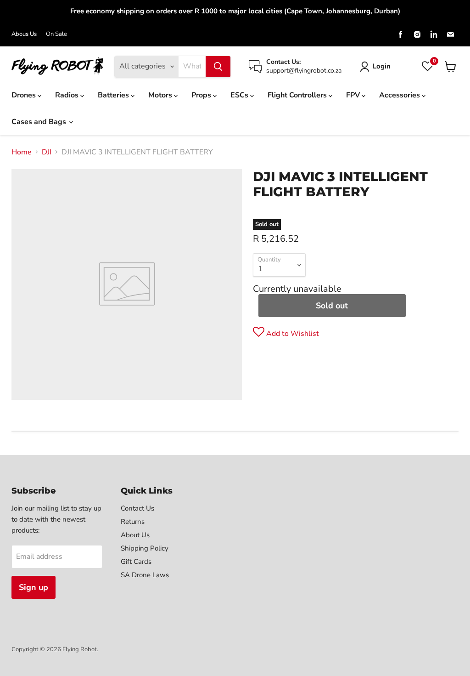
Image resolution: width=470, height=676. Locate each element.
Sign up (33, 587)
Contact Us (137, 508)
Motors (161, 95)
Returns (133, 521)
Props (202, 95)
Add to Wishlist (291, 334)
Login (382, 66)
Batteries (114, 95)
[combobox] (192, 66)
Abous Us (24, 34)
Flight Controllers (298, 95)
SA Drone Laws (145, 574)
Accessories (400, 95)
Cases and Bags (39, 122)
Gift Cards (136, 561)
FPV (354, 95)
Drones (24, 95)
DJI (46, 152)
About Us (135, 535)
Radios (67, 95)
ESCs (240, 95)
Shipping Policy (144, 548)
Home (21, 152)
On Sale (56, 34)
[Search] (218, 66)
